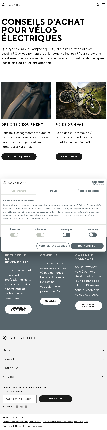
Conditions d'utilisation (12, 426)
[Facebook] (26, 406)
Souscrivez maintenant (89, 305)
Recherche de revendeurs (18, 309)
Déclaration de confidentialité (15, 422)
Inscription (55, 398)
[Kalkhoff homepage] (13, 4)
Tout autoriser (87, 246)
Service (8, 377)
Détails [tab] (53, 191)
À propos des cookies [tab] (88, 191)
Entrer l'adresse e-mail (13, 392)
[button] (98, 4)
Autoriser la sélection (53, 246)
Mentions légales (81, 422)
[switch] (40, 235)
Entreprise (11, 368)
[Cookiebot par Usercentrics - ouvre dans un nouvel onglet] (91, 183)
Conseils (50, 301)
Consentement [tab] (18, 191)
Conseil (8, 359)
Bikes (7, 350)
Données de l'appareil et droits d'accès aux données (51, 422)
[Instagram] (17, 406)
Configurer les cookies (32, 426)
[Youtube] (21, 406)
